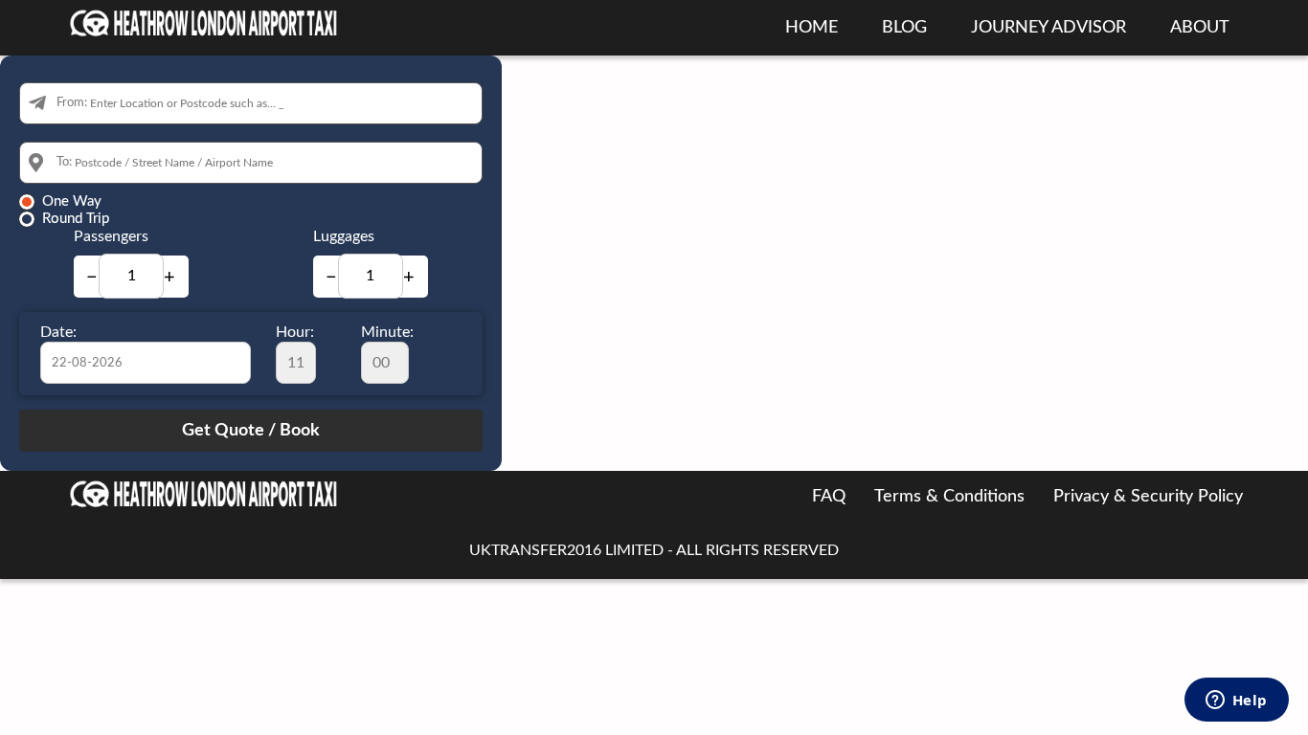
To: (64, 162)
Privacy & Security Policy (1148, 496)
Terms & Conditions (949, 496)
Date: (58, 332)
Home (811, 27)
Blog (904, 27)
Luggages (343, 236)
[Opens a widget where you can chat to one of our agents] (1236, 701)
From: (71, 103)
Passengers (111, 236)
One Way (71, 201)
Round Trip (75, 219)
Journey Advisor (1048, 27)
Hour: (295, 332)
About (1199, 27)
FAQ (829, 496)
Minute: (387, 332)
